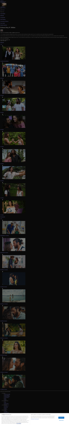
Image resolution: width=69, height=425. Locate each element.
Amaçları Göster (61, 420)
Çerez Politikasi (19, 423)
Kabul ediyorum (61, 417)
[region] (34, 419)
